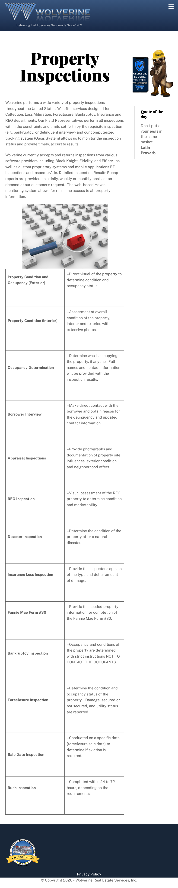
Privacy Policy (89, 874)
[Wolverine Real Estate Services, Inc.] (48, 19)
